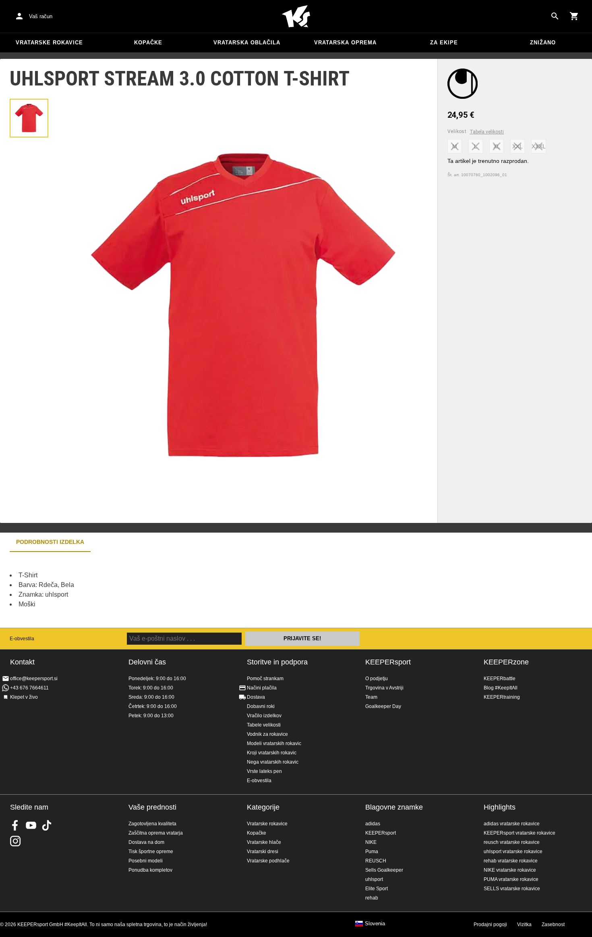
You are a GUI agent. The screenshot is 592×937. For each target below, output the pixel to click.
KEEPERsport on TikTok (46, 825)
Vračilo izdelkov (264, 715)
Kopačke (148, 43)
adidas (372, 824)
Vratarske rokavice (49, 43)
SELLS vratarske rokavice (512, 888)
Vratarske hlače (264, 842)
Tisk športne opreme (150, 851)
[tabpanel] (141, 590)
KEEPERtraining (502, 697)
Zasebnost (553, 924)
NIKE (371, 842)
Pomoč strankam (265, 678)
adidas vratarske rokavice (512, 824)
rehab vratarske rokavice (511, 861)
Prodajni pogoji (490, 924)
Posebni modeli (145, 861)
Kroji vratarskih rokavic (271, 753)
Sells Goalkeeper (384, 870)
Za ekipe (444, 43)
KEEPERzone (506, 662)
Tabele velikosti (264, 725)
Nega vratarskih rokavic (272, 762)
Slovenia (375, 924)
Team (371, 697)
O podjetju (376, 678)
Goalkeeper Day (383, 706)
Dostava (256, 697)
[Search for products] (555, 16)
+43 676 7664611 (29, 688)
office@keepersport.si (34, 678)
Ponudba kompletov (150, 870)
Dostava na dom (146, 842)
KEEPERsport (388, 662)
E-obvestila (22, 638)
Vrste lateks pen (264, 771)
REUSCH (375, 861)
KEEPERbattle (499, 678)
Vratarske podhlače (268, 861)
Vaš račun (40, 16)
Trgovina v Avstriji (384, 688)
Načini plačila (262, 688)
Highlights (499, 807)
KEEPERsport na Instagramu (15, 841)
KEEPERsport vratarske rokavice (519, 833)
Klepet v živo (24, 697)
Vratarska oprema (345, 43)
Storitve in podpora (277, 662)
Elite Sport (376, 888)
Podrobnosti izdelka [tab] (50, 542)
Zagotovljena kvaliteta (152, 824)
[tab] (29, 118)
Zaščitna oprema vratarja (155, 833)
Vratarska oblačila (246, 43)
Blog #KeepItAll (500, 688)
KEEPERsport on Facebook (15, 825)
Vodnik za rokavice (267, 734)
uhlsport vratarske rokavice (513, 851)
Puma (371, 851)
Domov (296, 16)
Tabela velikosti (487, 132)
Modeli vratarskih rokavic (274, 743)
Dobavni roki (261, 706)
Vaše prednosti (152, 807)
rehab (371, 898)
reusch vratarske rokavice (512, 842)
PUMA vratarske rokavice (511, 879)
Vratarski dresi (262, 851)
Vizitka (524, 924)
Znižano (543, 43)
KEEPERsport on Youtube (31, 825)
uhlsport (374, 879)
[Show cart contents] (574, 16)
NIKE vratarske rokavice (510, 870)
